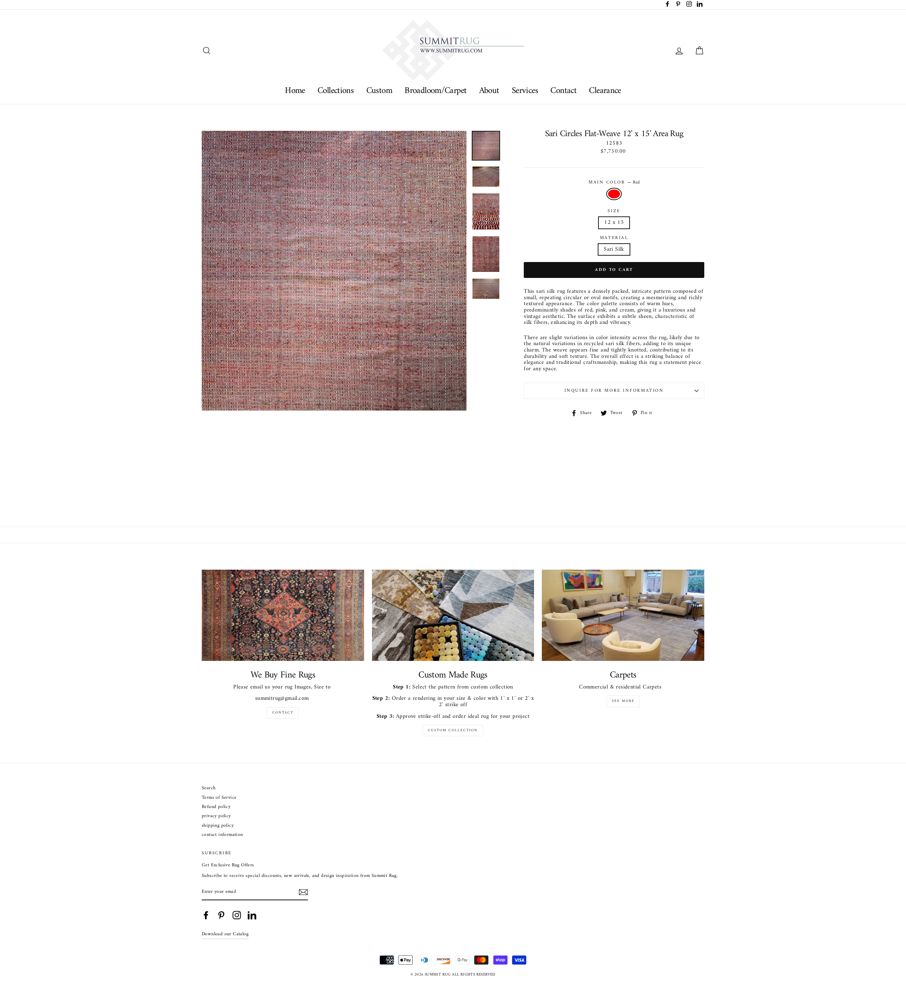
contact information (222, 835)
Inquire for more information (614, 391)
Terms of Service (219, 798)
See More (623, 701)
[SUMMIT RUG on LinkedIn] (252, 915)
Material (614, 237)
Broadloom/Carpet (435, 91)
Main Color (614, 182)
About (489, 91)
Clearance (605, 91)
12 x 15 (614, 222)
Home (295, 91)
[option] (334, 271)
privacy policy (216, 816)
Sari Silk (614, 249)
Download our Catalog (225, 934)
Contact (563, 91)
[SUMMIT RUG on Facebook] (206, 915)
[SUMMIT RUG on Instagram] (237, 915)
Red (614, 194)
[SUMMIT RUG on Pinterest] (221, 915)
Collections (335, 91)
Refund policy (216, 807)
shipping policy (218, 826)
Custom (379, 91)
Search (209, 788)
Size (614, 211)
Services (525, 91)
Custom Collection (453, 730)
